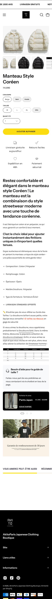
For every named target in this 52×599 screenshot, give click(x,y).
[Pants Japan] (11, 401)
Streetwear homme (37, 343)
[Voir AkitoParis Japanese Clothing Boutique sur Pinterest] (18, 578)
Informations (10, 567)
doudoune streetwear (13, 337)
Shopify (9, 589)
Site (5, 547)
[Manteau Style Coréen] (9, 62)
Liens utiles (9, 557)
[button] (41, 15)
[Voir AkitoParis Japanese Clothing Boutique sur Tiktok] (12, 578)
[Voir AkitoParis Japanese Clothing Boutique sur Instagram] (5, 578)
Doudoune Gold (26, 330)
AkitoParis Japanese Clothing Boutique (21, 536)
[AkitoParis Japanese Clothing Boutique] (26, 14)
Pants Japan (26, 399)
